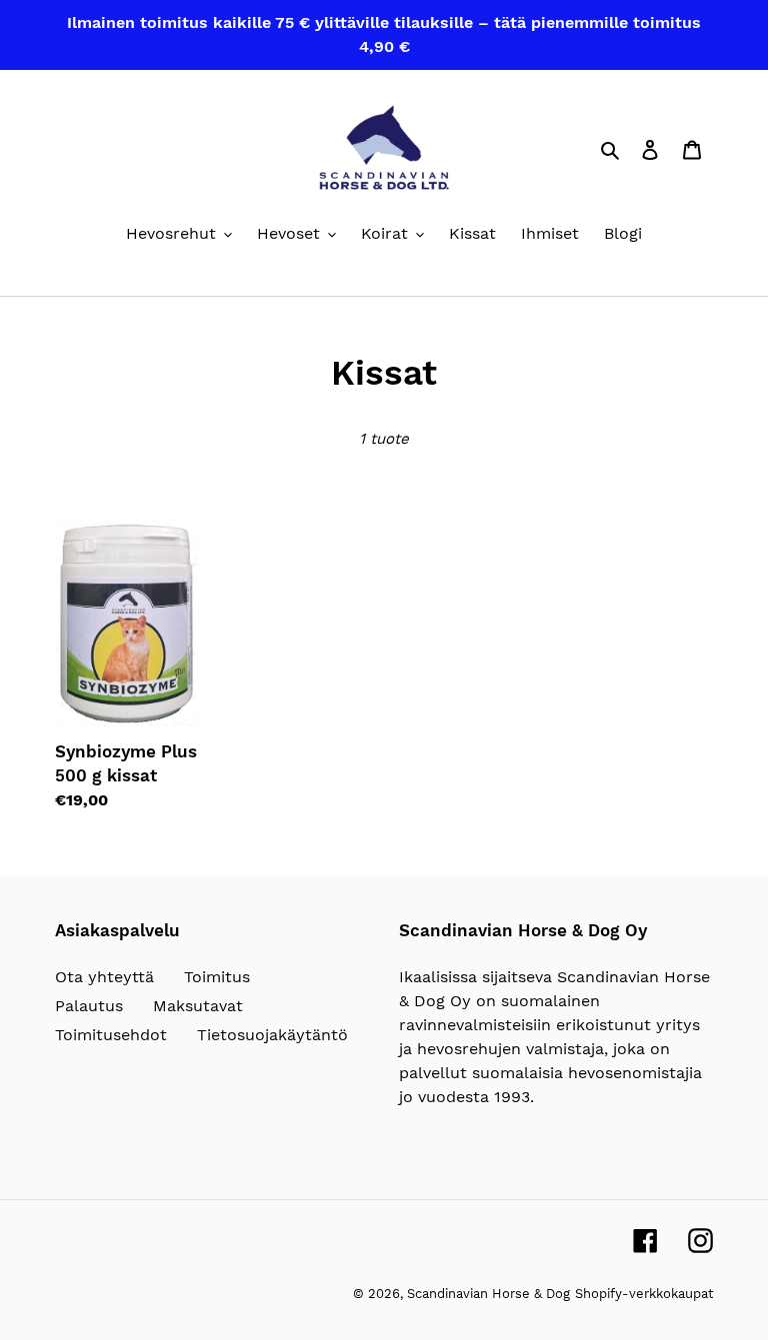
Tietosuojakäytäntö (272, 1034)
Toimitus (217, 976)
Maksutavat (198, 1005)
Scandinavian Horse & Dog (488, 1293)
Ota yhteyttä (104, 976)
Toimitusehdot (111, 1034)
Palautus (89, 1005)
